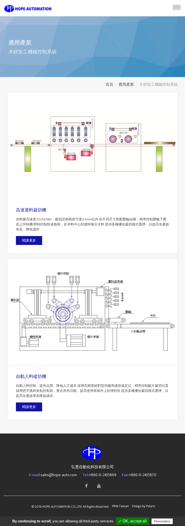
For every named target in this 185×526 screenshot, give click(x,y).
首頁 (109, 84)
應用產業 (126, 84)
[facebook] (86, 485)
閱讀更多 (29, 240)
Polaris (150, 506)
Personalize (162, 521)
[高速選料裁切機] (92, 145)
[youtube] (98, 485)
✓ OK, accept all (132, 521)
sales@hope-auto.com (59, 475)
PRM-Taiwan (120, 506)
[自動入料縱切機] (92, 312)
